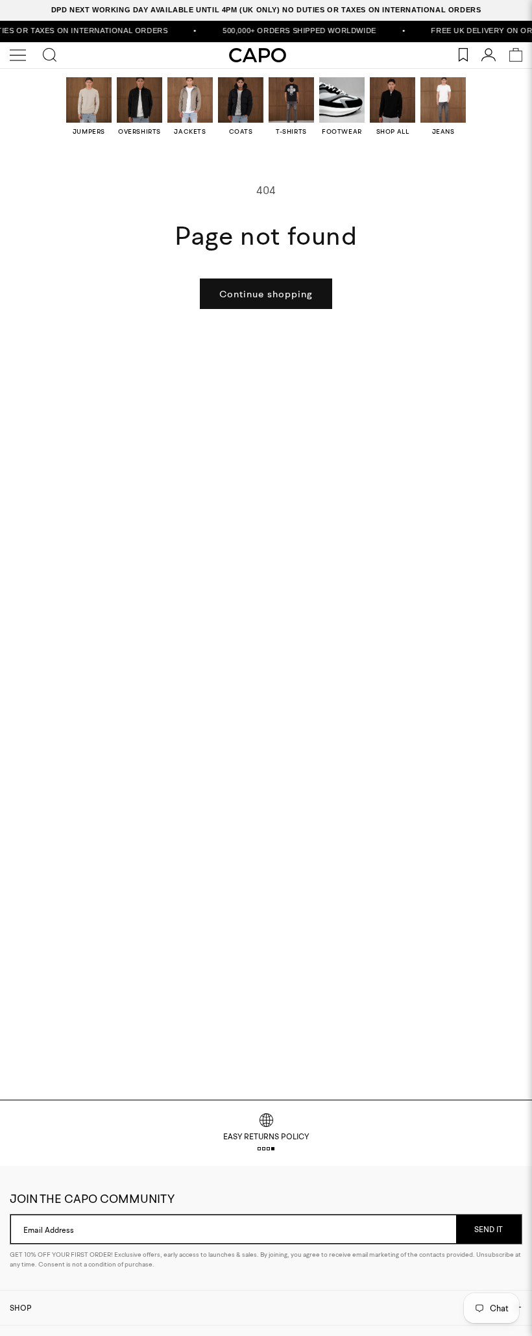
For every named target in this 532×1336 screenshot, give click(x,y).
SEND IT (488, 1229)
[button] (259, 1148)
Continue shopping (266, 294)
